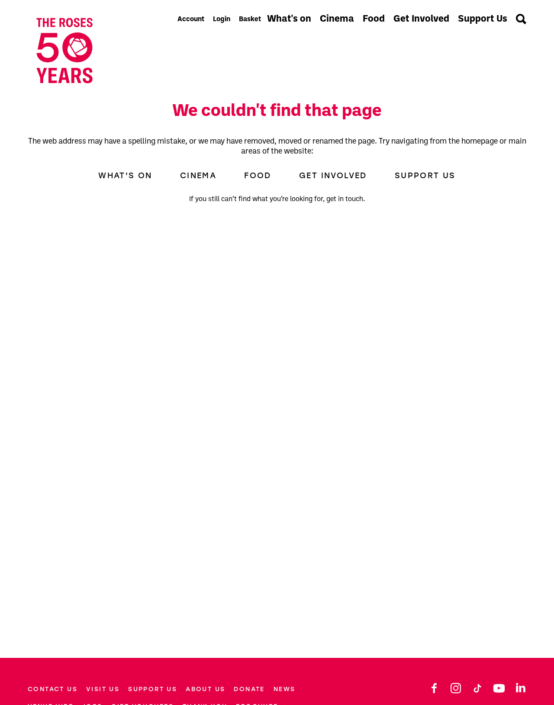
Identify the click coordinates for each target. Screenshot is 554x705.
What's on (289, 19)
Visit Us (102, 689)
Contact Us (52, 689)
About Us (205, 689)
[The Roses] (99, 50)
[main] (277, 365)
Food (374, 19)
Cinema (337, 19)
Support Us (482, 19)
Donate (249, 689)
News (285, 689)
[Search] (521, 20)
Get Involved (421, 19)
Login (221, 19)
